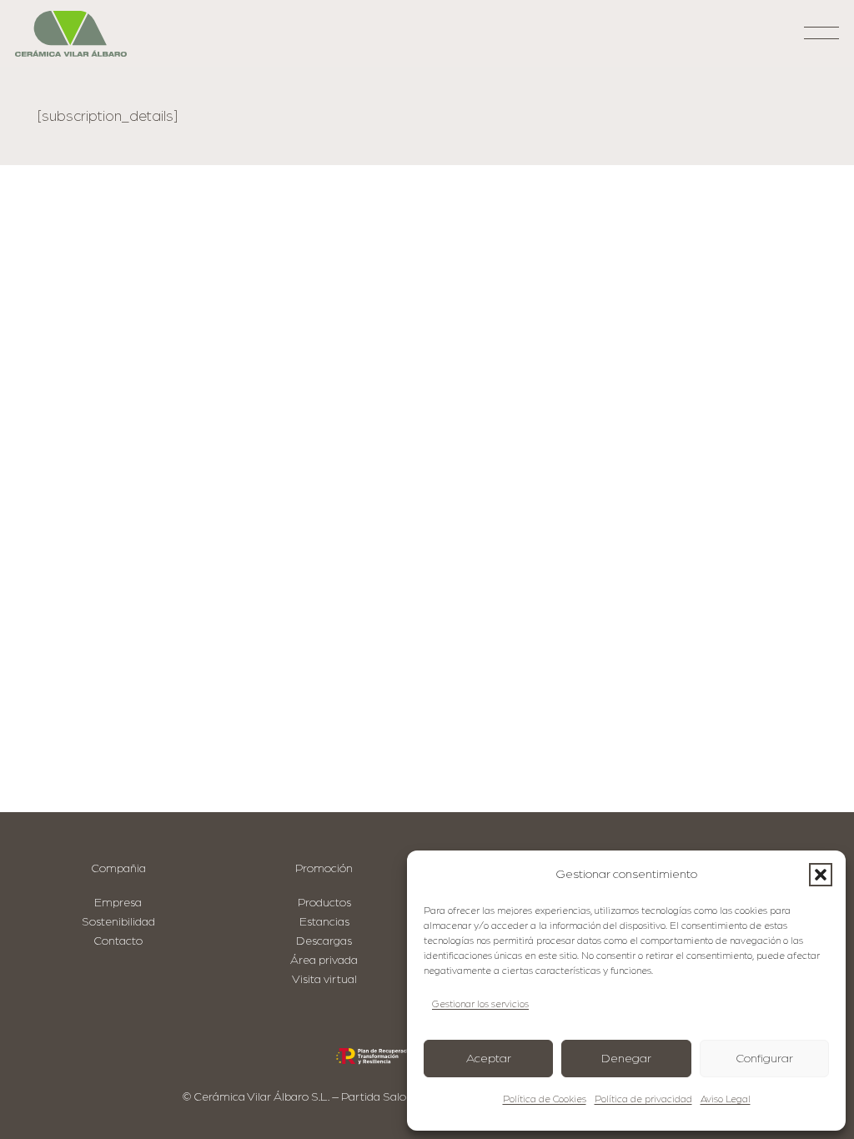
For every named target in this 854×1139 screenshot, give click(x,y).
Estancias (324, 922)
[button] (820, 874)
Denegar (626, 1058)
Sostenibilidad (118, 922)
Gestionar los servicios (480, 1004)
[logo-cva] (71, 34)
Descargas (324, 941)
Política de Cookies (544, 1099)
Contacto (118, 941)
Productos (324, 902)
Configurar (764, 1058)
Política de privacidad (643, 1099)
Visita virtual (324, 979)
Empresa (118, 902)
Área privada (324, 960)
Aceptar (488, 1058)
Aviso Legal (726, 1099)
